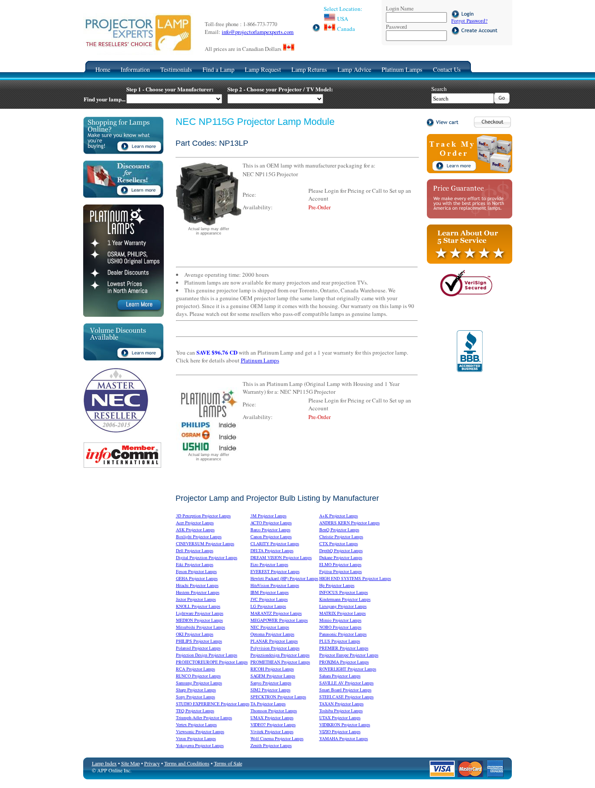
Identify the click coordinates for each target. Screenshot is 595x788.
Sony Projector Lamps (195, 697)
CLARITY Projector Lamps (274, 543)
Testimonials (176, 69)
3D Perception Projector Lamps (203, 516)
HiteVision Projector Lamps (274, 585)
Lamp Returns (309, 69)
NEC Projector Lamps (269, 627)
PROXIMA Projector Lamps (344, 662)
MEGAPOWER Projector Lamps (279, 620)
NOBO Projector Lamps (340, 627)
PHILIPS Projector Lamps (199, 641)
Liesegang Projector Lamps (343, 606)
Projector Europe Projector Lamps (349, 655)
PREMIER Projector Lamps (343, 648)
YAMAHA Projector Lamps (343, 738)
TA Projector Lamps (268, 704)
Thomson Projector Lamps (273, 711)
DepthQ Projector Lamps (341, 550)
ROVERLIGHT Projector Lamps (347, 669)
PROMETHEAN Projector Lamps (280, 662)
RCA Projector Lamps (195, 669)
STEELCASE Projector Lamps (346, 697)
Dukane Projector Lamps (340, 557)
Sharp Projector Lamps (196, 690)
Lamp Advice (354, 69)
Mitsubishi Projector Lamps (200, 627)
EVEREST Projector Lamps (275, 571)
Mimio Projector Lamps (340, 620)
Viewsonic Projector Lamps (200, 731)
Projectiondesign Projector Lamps (280, 655)
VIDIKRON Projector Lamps (344, 724)
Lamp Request (263, 69)
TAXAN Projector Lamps (341, 704)
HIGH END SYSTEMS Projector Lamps (355, 578)
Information (135, 69)
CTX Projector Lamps (338, 543)
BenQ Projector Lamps (339, 529)
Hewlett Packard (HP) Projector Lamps (284, 578)
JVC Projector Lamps (269, 599)
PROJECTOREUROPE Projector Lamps (212, 662)
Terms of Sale (228, 763)
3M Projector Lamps (268, 516)
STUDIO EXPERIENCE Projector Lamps (213, 704)
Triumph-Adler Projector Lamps (204, 717)
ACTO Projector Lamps (271, 523)
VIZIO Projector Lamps (340, 731)
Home (102, 69)
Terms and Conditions (187, 763)
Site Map (130, 763)
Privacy (152, 763)
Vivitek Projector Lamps (272, 731)
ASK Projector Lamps (195, 529)
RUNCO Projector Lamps (198, 676)
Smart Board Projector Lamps (345, 690)
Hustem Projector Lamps (198, 592)
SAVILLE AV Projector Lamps (346, 683)
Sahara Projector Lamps (340, 676)
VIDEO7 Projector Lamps (273, 724)
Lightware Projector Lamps (199, 613)
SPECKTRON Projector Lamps (278, 697)
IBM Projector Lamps (269, 592)
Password (396, 26)
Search (439, 89)
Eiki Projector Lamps (194, 564)
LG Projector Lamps (268, 606)
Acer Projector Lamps (195, 523)
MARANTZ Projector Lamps (276, 613)
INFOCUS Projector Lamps (343, 592)
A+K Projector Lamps (338, 516)
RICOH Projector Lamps (272, 669)
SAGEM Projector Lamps (272, 676)
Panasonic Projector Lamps (343, 634)
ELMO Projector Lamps (340, 564)
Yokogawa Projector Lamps (200, 745)
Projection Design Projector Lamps (206, 655)
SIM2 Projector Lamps (270, 690)
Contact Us (447, 69)
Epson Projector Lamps (196, 571)
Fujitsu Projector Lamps (340, 571)
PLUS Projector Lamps (339, 641)
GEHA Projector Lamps (197, 578)
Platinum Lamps (402, 69)
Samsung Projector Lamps (199, 683)
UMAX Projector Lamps (272, 717)
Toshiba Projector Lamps (341, 711)
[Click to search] (502, 101)
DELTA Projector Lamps (272, 550)
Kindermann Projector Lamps (345, 599)
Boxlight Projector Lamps (199, 536)
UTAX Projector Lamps (340, 717)
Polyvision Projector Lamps (275, 648)
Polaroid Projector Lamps (198, 648)
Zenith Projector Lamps (271, 745)
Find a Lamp (218, 69)
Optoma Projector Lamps (272, 634)
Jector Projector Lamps (196, 599)
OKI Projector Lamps (194, 634)
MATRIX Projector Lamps (342, 613)
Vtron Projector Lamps (196, 738)
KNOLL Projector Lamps (198, 606)
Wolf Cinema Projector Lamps (277, 738)
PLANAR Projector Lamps (274, 641)
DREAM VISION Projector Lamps (281, 557)
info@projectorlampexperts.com (258, 32)
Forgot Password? (469, 20)
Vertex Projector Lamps (196, 724)
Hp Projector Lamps (337, 585)
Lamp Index (104, 763)
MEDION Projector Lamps (199, 620)
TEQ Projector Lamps (195, 711)
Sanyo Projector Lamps (270, 683)
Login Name (400, 8)
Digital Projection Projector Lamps (206, 557)
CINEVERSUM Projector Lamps (205, 543)
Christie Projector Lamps (341, 536)
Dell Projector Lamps (194, 550)
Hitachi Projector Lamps (197, 585)
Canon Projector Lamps (271, 536)
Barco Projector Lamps (270, 529)
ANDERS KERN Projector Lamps (349, 523)
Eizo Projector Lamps (269, 564)
